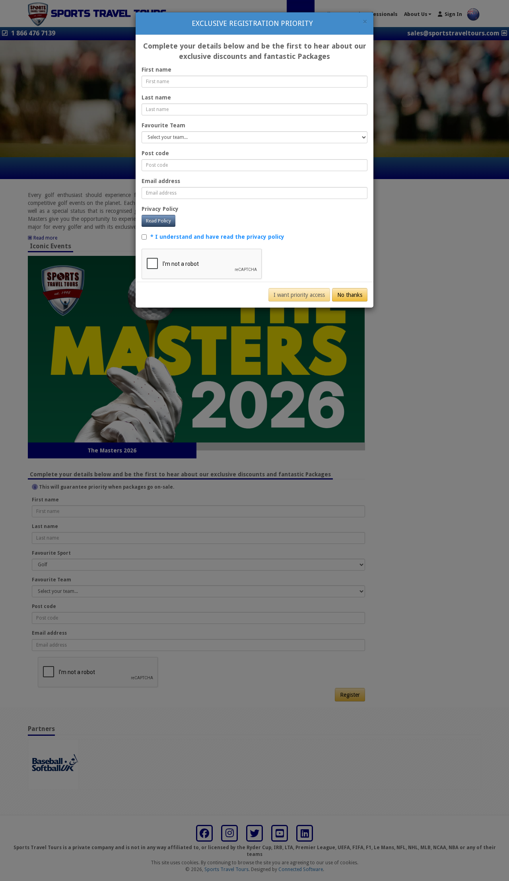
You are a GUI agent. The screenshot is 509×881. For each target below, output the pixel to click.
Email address (161, 181)
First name (156, 69)
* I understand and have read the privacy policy (217, 237)
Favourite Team (163, 125)
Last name (156, 97)
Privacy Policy (160, 209)
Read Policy (158, 221)
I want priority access (299, 295)
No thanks (349, 295)
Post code (155, 153)
